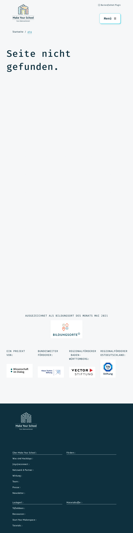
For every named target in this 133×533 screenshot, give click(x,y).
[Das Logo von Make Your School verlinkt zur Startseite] (23, 13)
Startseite (17, 31)
